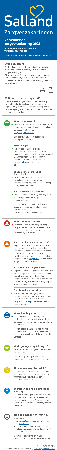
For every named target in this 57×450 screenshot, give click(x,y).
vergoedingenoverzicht (24, 132)
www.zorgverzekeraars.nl (44, 448)
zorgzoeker (34, 258)
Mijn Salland (24, 423)
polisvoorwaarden (42, 75)
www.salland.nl (11, 83)
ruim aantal (19, 162)
